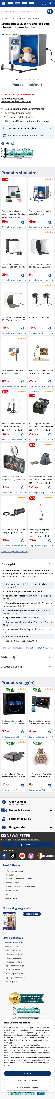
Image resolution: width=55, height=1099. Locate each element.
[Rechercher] (50, 11)
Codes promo (12, 890)
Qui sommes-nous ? (14, 871)
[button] (27, 128)
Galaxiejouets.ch (13, 946)
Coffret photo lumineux (39, 227)
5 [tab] (33, 79)
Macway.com (11, 981)
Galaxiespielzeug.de (14, 942)
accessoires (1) (11, 666)
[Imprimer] (8, 143)
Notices (9, 894)
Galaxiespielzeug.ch (14, 950)
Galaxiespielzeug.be (14, 973)
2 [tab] (21, 79)
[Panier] (51, 3)
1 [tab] (17, 79)
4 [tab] (29, 79)
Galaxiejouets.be (13, 969)
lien (10, 1042)
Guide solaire (11, 898)
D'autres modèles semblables (16, 101)
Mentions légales (13, 882)
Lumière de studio (36, 333)
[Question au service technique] (13, 143)
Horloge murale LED (10, 737)
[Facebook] (3, 143)
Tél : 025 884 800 (17, 804)
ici (11, 1065)
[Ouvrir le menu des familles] (3, 3)
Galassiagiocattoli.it (14, 962)
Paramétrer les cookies (27, 1080)
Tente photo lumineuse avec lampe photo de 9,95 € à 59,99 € (26, 648)
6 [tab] (38, 79)
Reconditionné (18, 18)
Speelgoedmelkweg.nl (15, 965)
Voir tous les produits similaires (14, 551)
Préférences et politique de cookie (20, 886)
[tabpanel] (27, 53)
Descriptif (8, 564)
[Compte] (44, 3)
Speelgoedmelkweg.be (15, 977)
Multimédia (33, 18)
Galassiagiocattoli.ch (14, 954)
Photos (17, 84)
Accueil (5, 18)
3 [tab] (25, 79)
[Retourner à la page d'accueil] (24, 4)
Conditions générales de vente (19, 878)
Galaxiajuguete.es (13, 958)
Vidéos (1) (35, 84)
